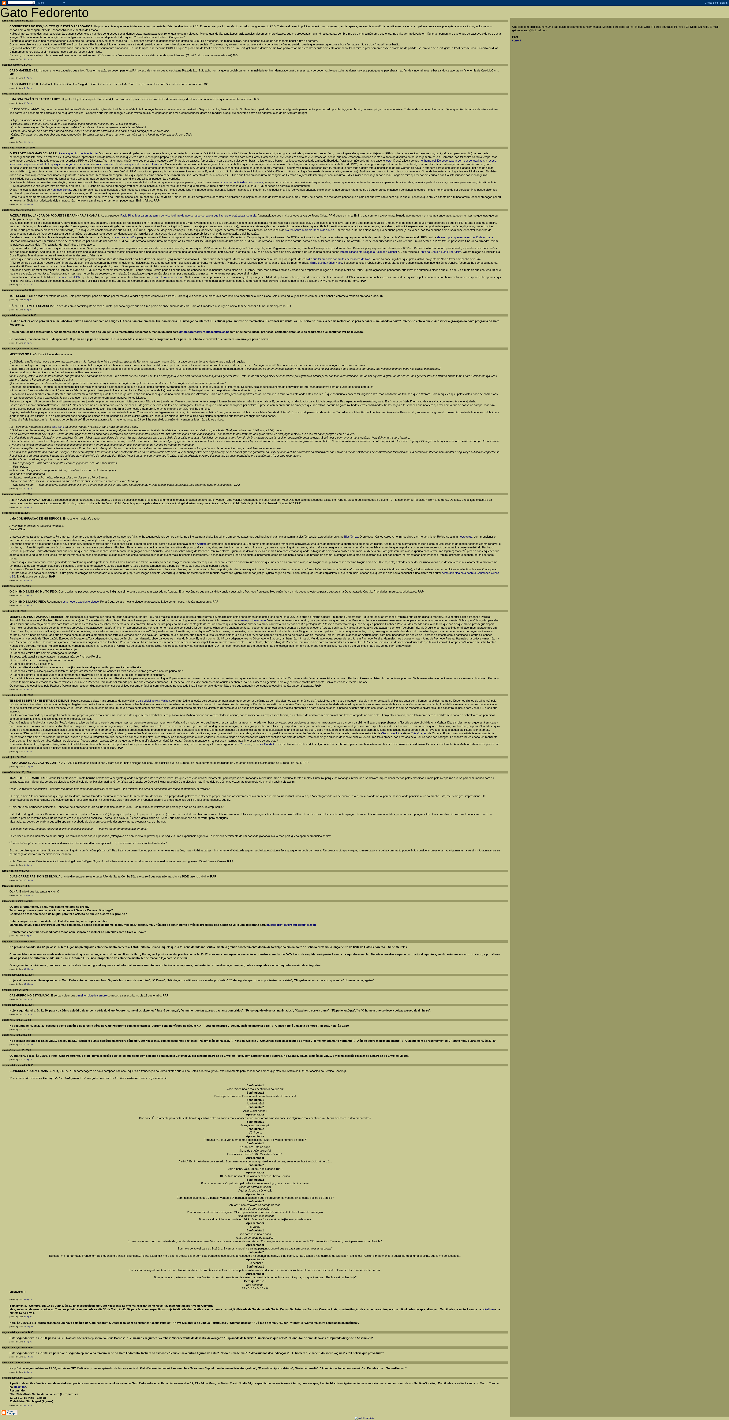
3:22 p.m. (28, 488)
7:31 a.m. (28, 1014)
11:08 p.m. (28, 895)
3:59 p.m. (28, 300)
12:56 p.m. (28, 969)
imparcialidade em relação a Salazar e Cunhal (368, 251)
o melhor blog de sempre (91, 995)
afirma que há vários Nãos (325, 262)
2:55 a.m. (28, 595)
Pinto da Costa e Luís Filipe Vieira (440, 251)
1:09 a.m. (28, 507)
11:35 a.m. (28, 1029)
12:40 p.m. (28, 1327)
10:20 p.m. (28, 880)
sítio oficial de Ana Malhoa (154, 700)
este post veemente (253, 620)
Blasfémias (351, 536)
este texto (58, 426)
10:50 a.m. (28, 1357)
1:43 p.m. (28, 1372)
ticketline (488, 1309)
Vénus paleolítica (391, 733)
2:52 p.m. (28, 1317)
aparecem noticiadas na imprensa (242, 182)
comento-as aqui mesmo (167, 277)
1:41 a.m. (28, 999)
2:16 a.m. (28, 605)
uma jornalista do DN (123, 237)
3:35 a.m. (28, 689)
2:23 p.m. (28, 310)
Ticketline (19, 1386)
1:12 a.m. (28, 284)
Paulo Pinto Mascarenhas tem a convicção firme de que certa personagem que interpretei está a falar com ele (188, 215)
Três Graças (419, 733)
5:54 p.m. (28, 580)
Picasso (257, 744)
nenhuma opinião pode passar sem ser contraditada (452, 160)
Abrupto (202, 543)
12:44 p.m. (28, 204)
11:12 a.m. (28, 142)
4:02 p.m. (28, 1405)
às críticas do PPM (68, 277)
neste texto (465, 536)
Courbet (269, 744)
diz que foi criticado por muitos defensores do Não (339, 259)
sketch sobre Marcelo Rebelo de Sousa (309, 230)
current (516, 40)
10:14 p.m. (28, 767)
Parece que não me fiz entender (78, 153)
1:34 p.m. (28, 343)
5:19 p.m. (28, 936)
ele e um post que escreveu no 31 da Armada (465, 237)
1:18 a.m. (28, 865)
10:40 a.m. (28, 984)
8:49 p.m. (28, 78)
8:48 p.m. (28, 88)
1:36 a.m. (28, 751)
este (388, 160)
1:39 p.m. (28, 1059)
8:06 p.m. (28, 1299)
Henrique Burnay (60, 189)
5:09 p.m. (28, 103)
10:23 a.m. (28, 1044)
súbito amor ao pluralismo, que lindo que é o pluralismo (129, 164)
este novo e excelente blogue (81, 601)
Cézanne (245, 744)
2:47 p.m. (28, 1342)
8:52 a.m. (28, 59)
